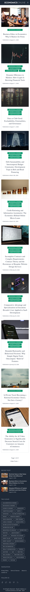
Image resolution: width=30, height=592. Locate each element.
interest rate (23, 530)
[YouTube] (10, 582)
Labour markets (15, 533)
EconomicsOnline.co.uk (12, 590)
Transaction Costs (8, 557)
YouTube (12, 560)
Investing (5, 533)
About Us (24, 570)
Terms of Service (15, 570)
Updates (5, 560)
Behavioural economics (15, 30)
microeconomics (19, 541)
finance (5, 516)
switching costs (18, 554)
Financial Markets (15, 516)
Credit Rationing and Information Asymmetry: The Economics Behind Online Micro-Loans (15, 214)
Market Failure (6, 538)
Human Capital (20, 522)
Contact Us (4, 572)
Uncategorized (20, 557)
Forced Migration (7, 519)
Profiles (21, 549)
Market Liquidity (7, 541)
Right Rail (20, 552)
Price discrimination (8, 546)
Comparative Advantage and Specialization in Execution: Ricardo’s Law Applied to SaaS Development (15, 309)
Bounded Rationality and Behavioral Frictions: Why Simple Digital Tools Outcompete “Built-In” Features (15, 356)
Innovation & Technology (15, 432)
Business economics (15, 68)
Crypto (22, 70)
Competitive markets (11, 70)
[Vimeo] (14, 582)
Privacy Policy (4, 570)
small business (7, 554)
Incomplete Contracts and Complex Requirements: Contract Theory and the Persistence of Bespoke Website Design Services (15, 261)
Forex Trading (19, 519)
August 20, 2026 (12, 492)
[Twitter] (6, 582)
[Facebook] (2, 582)
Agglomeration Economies (10, 503)
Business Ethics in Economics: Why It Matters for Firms (15, 35)
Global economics (7, 522)
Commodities (20, 508)
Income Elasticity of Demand (10, 524)
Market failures (18, 538)
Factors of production (18, 514)
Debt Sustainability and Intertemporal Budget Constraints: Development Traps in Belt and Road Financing (15, 167)
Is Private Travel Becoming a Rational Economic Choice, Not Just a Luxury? (15, 397)
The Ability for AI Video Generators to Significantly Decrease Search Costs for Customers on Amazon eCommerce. (15, 441)
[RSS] (18, 582)
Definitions (6, 514)
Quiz (13, 552)
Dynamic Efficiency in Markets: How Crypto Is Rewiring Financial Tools (15, 77)
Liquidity (5, 535)
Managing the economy (17, 535)
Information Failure (8, 527)
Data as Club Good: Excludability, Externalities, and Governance (15, 121)
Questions (5, 552)
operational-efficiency (9, 543)
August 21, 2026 (12, 478)
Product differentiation (9, 549)
